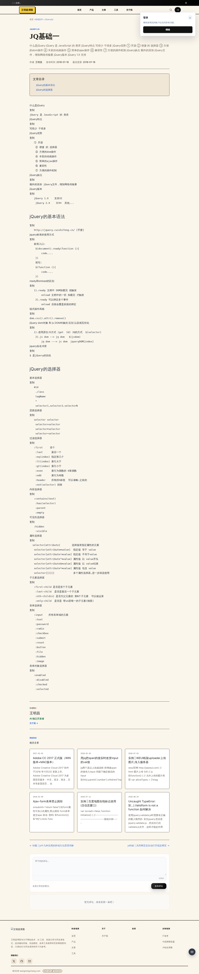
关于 (104, 928)
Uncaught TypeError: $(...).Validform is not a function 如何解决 (143, 805)
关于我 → (34, 723)
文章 (104, 10)
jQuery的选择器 (44, 89)
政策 (134, 928)
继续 (168, 29)
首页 (79, 10)
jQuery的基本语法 (45, 85)
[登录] (178, 10)
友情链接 (166, 928)
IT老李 (165, 936)
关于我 (129, 10)
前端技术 (39, 19)
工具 (116, 10)
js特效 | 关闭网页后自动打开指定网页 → (148, 845)
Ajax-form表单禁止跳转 (48, 801)
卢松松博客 (167, 947)
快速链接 (75, 928)
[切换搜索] (171, 10)
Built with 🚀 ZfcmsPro (52, 971)
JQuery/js (49, 19)
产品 (92, 10)
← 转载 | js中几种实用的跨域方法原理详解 (52, 845)
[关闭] (186, 3)
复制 (32, 110)
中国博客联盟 (168, 941)
